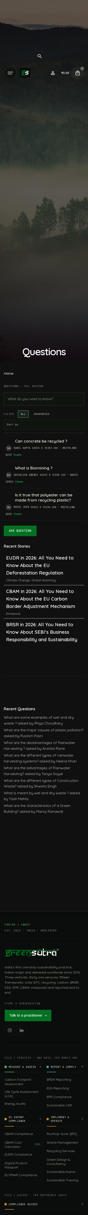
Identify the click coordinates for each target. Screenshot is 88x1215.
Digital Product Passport (16, 1165)
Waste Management (62, 1142)
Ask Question (20, 531)
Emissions (13, 613)
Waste (74, 474)
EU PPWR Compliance (21, 1175)
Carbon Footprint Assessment (18, 1081)
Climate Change (18, 580)
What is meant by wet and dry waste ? (36, 792)
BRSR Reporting (59, 1079)
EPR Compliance (59, 1097)
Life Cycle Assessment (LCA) (21, 1094)
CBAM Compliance (19, 1134)
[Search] (39, 56)
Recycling (70, 448)
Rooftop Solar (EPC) (62, 1134)
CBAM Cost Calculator (22, 1144)
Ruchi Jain (21, 507)
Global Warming (43, 580)
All (23, 414)
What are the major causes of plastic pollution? (43, 730)
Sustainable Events (61, 1172)
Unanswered (42, 414)
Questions (11, 386)
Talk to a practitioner (28, 1015)
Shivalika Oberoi (26, 474)
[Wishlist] (52, 73)
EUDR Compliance (18, 1154)
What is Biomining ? (34, 467)
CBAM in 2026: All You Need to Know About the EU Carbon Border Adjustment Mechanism (40, 598)
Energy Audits (15, 1103)
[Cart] (77, 73)
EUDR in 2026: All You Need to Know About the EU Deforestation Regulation (40, 565)
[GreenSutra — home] (32, 953)
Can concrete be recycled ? (41, 441)
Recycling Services (61, 1151)
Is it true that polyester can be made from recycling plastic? (43, 497)
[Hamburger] (10, 73)
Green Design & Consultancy (58, 1161)
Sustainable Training (62, 1180)
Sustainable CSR (59, 1105)
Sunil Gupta (22, 448)
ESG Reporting (58, 1088)
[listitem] (10, 1030)
